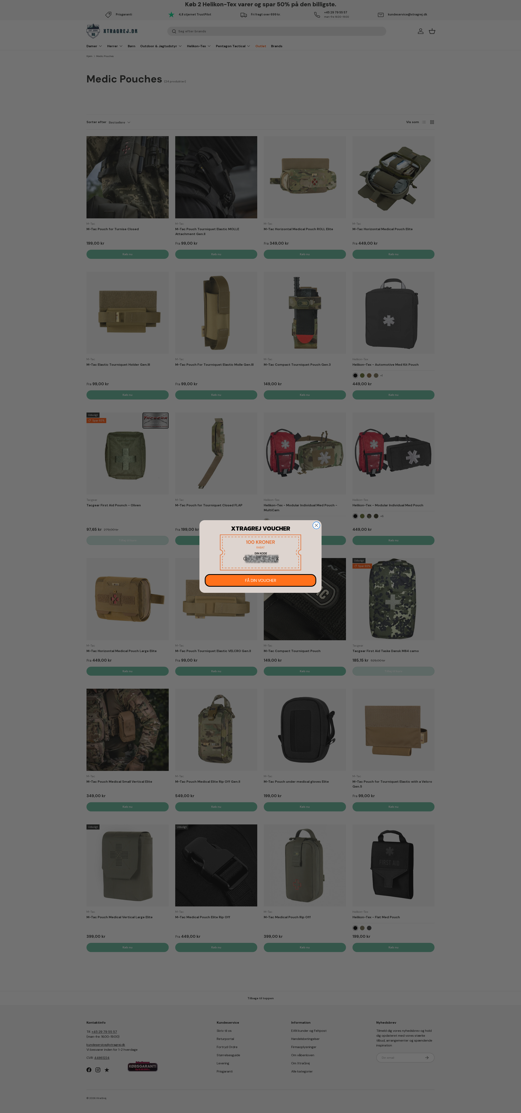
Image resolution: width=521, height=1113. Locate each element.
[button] (260, 552)
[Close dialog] (316, 525)
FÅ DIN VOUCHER (260, 580)
